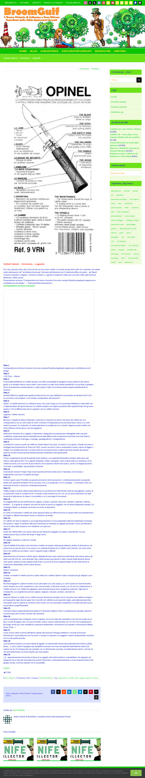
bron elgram (134, 199)
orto (112, 241)
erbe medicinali (116, 216)
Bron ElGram (10, 678)
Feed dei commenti (119, 107)
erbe (112, 212)
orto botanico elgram (118, 245)
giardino (114, 229)
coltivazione (128, 203)
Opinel (88, 678)
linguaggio (114, 237)
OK (136, 773)
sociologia (114, 258)
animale (127, 191)
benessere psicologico (119, 199)
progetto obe (132, 250)
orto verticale (133, 245)
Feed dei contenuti (118, 102)
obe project (131, 237)
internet (113, 233)
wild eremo (129, 262)
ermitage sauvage (132, 220)
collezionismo (63, 678)
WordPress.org (117, 112)
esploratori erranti (117, 224)
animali (135, 191)
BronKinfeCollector (46, 678)
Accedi (114, 97)
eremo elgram (130, 216)
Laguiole (82, 678)
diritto (127, 207)
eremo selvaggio (117, 220)
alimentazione (116, 191)
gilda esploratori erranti (128, 229)
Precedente (84, 69)
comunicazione (116, 207)
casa (119, 203)
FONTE (6, 668)
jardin (121, 233)
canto (113, 203)
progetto (121, 250)
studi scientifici (133, 258)
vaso (120, 262)
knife (76, 678)
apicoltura (119, 195)
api (112, 195)
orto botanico (121, 241)
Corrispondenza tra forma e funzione (19, 286)
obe (122, 237)
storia (123, 258)
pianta (113, 250)
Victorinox (95, 678)
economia (135, 207)
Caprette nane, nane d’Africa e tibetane (125, 129)
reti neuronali (125, 254)
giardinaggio (131, 224)
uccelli (113, 262)
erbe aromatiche (123, 212)
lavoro (128, 233)
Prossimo (95, 69)
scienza (136, 254)
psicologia (114, 254)
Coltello (71, 678)
